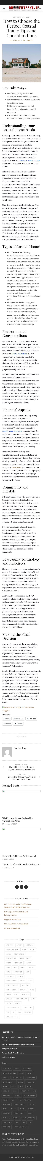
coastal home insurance (12, 431)
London (20, 976)
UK (13, 1012)
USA (19, 1012)
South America (21, 998)
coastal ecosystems (19, 354)
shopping (9, 998)
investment (17, 467)
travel (17, 1003)
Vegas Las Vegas (12, 1016)
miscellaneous (11, 981)
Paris (32, 990)
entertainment (24, 958)
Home (15, 967)
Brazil (32, 949)
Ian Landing (15, 40)
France (28, 963)
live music (10, 976)
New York (25, 985)
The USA (9, 1003)
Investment (18, 972)
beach (24, 949)
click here (19, 1145)
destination (19, 954)
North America (11, 990)
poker (16, 994)
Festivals (18, 963)
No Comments (28, 40)
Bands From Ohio (12, 949)
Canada (8, 954)
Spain (33, 998)
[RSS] (26, 887)
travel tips (27, 1008)
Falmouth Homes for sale (29, 160)
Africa (19, 945)
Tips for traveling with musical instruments (21, 864)
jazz (27, 972)
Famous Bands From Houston (16, 924)
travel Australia (12, 1008)
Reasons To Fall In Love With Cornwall (19, 856)
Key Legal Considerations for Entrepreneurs (18, 1044)
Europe (8, 963)
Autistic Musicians (12, 928)
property (25, 994)
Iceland (31, 967)
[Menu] (3, 8)
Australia (29, 945)
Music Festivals (12, 985)
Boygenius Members (12, 919)
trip (7, 1012)
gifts (8, 967)
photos (8, 994)
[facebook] (17, 887)
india (8, 972)
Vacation (27, 1012)
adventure (9, 945)
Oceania (23, 990)
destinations (11, 958)
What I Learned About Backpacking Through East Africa (17, 819)
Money (22, 981)
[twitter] (21, 887)
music (30, 981)
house (23, 967)
